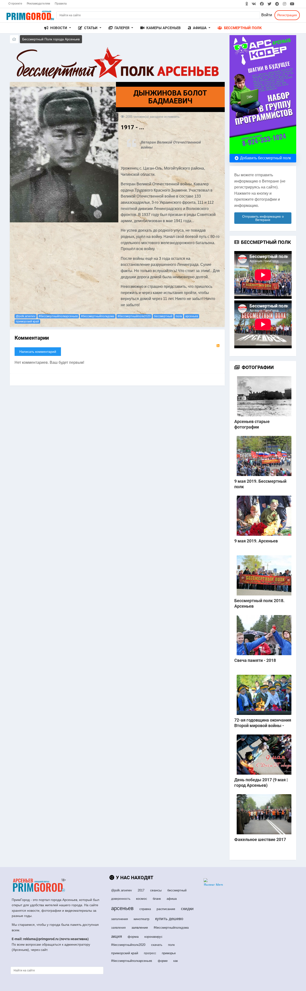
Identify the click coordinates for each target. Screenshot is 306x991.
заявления (118, 927)
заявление (139, 927)
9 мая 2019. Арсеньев (256, 540)
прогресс (150, 953)
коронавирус (153, 936)
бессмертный (163, 316)
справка (145, 909)
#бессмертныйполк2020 (134, 316)
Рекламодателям (38, 3)
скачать (156, 945)
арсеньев (191, 316)
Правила (61, 3)
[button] (58, 28)
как (175, 961)
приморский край (27, 321)
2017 (141, 890)
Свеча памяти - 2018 (255, 660)
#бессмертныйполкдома (97, 316)
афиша (172, 898)
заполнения (119, 919)
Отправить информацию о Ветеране (263, 218)
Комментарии (32, 338)
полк (179, 316)
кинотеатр (141, 919)
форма (133, 936)
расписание (166, 909)
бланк (157, 898)
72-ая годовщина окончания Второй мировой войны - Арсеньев (262, 726)
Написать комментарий (37, 352)
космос (141, 898)
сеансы (156, 890)
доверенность (120, 898)
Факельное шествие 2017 (260, 839)
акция (116, 936)
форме (163, 961)
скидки (187, 908)
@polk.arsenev (25, 316)
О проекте (15, 3)
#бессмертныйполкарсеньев (58, 316)
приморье (169, 953)
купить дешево (169, 918)
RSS (218, 345)
